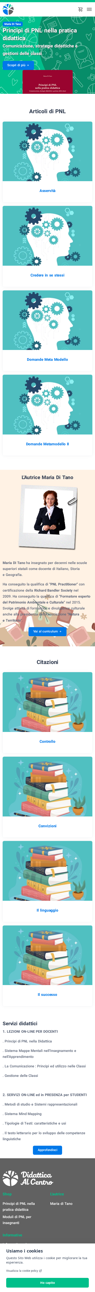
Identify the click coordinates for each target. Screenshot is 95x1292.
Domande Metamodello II (47, 444)
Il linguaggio (47, 910)
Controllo (47, 741)
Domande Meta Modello (47, 359)
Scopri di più (16, 65)
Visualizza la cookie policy (22, 1271)
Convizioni (47, 826)
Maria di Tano (61, 1203)
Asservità (48, 191)
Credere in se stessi (47, 275)
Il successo (47, 994)
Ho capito (47, 1283)
